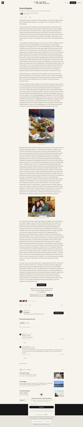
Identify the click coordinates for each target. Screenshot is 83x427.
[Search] (65, 2)
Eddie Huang (36, 385)
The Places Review (27, 13)
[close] (53, 393)
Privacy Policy (50, 411)
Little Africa (41, 104)
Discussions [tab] (28, 369)
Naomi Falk (24, 334)
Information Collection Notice (41, 411)
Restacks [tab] (27, 323)
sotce (35, 376)
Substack (35, 424)
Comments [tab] (22, 323)
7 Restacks (33, 301)
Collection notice (49, 418)
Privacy (40, 418)
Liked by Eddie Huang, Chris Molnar (29, 348)
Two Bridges (22, 381)
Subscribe (73, 2)
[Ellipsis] (63, 334)
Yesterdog (39, 98)
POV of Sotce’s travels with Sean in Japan (27, 374)
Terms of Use (47, 409)
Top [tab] (21, 369)
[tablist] (24, 323)
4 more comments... (23, 363)
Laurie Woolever (25, 346)
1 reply (24, 342)
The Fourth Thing (24, 373)
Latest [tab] (24, 369)
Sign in (79, 2)
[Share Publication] (68, 2)
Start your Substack (38, 421)
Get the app (47, 421)
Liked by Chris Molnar (26, 335)
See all (21, 400)
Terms (44, 418)
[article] (41, 375)
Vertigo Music (40, 95)
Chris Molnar (35, 13)
